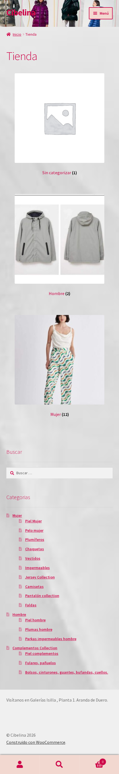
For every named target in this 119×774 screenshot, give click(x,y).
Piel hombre (35, 619)
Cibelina (21, 12)
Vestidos (32, 558)
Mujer (17, 515)
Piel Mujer (33, 520)
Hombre (19, 614)
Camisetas (34, 586)
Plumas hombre (38, 629)
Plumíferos (34, 539)
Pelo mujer (34, 530)
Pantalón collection (42, 595)
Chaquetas (34, 548)
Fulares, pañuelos (40, 662)
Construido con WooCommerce (35, 742)
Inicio (17, 34)
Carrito (91, 760)
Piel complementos (41, 653)
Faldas (31, 605)
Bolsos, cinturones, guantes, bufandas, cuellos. (66, 672)
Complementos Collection (34, 647)
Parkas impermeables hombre (50, 638)
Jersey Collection (40, 577)
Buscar (59, 764)
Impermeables (37, 567)
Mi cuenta (20, 764)
